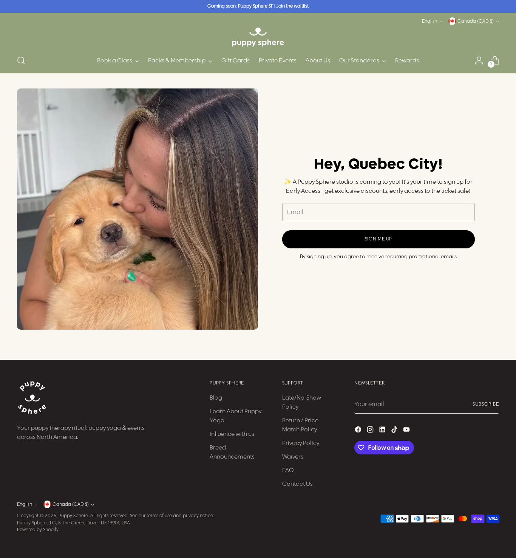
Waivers (292, 457)
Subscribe (486, 404)
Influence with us (232, 434)
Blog (216, 398)
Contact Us (297, 484)
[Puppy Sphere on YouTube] (407, 431)
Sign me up (378, 239)
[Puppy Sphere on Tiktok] (395, 431)
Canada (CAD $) (475, 21)
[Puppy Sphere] (258, 37)
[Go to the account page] (479, 60)
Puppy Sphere (73, 515)
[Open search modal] (21, 60)
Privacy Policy (300, 443)
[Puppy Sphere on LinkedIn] (383, 431)
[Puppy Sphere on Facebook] (358, 431)
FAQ (288, 470)
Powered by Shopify (38, 529)
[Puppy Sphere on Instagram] (370, 431)
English (429, 21)
